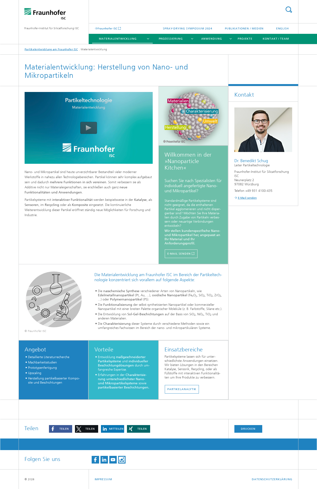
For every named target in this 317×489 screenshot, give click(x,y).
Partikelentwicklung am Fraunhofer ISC (51, 49)
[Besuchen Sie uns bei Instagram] (122, 460)
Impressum (103, 479)
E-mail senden (179, 253)
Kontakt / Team (276, 38)
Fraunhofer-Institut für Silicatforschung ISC (51, 28)
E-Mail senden (247, 197)
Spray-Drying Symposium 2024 (187, 28)
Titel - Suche (288, 9)
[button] (60, 429)
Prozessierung (171, 38)
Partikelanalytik (181, 389)
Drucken (248, 428)
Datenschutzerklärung (272, 479)
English (282, 28)
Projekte (245, 38)
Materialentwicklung (117, 38)
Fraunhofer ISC (107, 28)
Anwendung (211, 38)
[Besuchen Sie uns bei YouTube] (113, 460)
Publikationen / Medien (244, 28)
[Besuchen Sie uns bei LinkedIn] (104, 460)
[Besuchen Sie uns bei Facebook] (95, 460)
